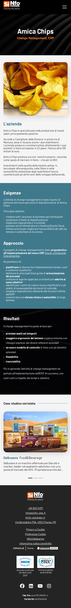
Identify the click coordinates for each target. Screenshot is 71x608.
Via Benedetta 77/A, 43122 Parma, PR (35, 522)
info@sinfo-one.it (35, 512)
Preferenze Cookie (35, 534)
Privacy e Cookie (35, 529)
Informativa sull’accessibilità (35, 543)
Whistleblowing (35, 538)
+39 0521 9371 (35, 508)
